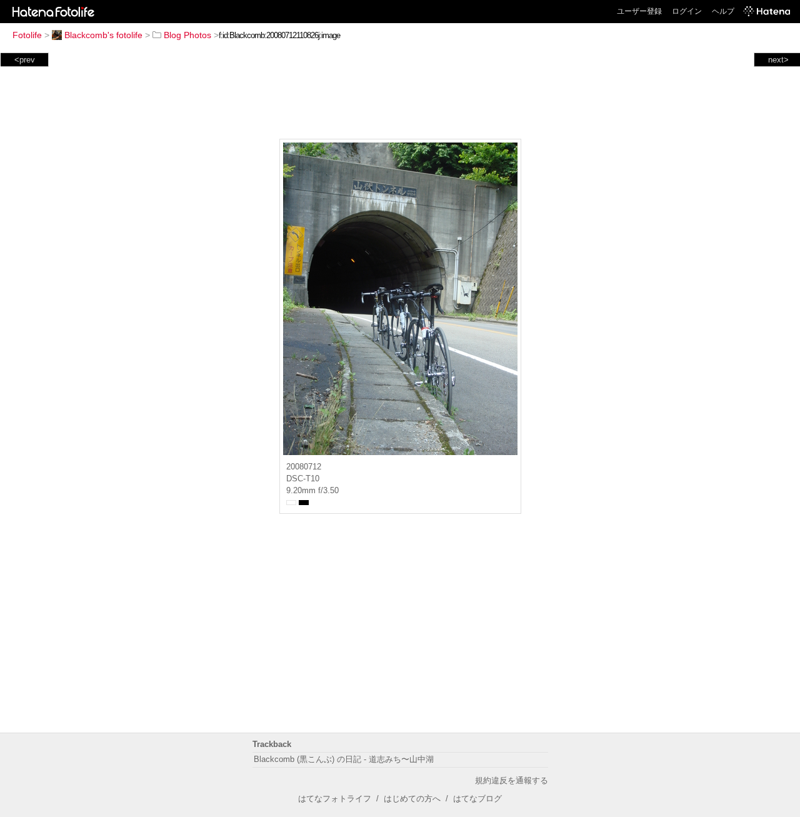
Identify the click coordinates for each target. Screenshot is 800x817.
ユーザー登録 (639, 11)
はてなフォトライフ (334, 798)
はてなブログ (477, 798)
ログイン (687, 11)
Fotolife (27, 35)
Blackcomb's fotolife (103, 35)
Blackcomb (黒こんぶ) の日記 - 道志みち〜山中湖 (344, 759)
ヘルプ (723, 11)
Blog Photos (187, 35)
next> (778, 59)
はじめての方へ (412, 798)
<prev (24, 59)
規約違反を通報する (511, 780)
